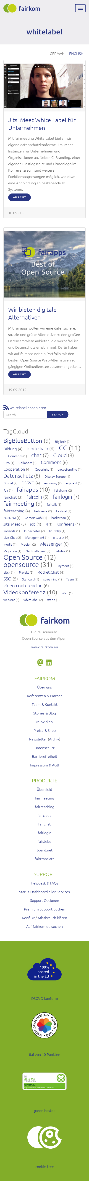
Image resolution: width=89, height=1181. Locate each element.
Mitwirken (44, 721)
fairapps (27, 489)
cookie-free (44, 1166)
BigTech (60, 441)
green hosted (44, 1110)
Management (34, 537)
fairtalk (52, 504)
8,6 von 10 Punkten (44, 1054)
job (33, 523)
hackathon (58, 517)
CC (63, 448)
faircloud (44, 815)
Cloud (60, 455)
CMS (6, 462)
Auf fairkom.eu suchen (44, 926)
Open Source (22, 557)
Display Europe (55, 476)
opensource (21, 564)
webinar (9, 599)
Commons (51, 462)
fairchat (10, 497)
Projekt (24, 572)
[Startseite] (21, 8)
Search (58, 414)
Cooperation (14, 469)
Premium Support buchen (44, 908)
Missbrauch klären (52, 917)
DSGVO (28, 482)
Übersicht (44, 789)
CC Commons (13, 456)
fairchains (61, 490)
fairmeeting (18, 503)
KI (46, 524)
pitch (6, 572)
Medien (26, 544)
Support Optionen (44, 900)
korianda (9, 531)
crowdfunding (67, 469)
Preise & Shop (45, 730)
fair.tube (44, 841)
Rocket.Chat (48, 572)
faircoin (34, 497)
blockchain (37, 448)
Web (65, 593)
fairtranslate (45, 858)
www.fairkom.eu (44, 646)
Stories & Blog (44, 712)
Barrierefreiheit (44, 756)
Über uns (44, 686)
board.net (44, 849)
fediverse (40, 511)
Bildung (10, 448)
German (57, 53)
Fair (5, 490)
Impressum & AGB (44, 764)
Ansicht (19, 197)
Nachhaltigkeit (36, 551)
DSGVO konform (44, 998)
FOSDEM (9, 517)
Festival (61, 511)
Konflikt (28, 917)
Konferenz (65, 523)
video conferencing (22, 585)
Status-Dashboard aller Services (44, 891)
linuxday (55, 531)
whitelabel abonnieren (28, 407)
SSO (7, 578)
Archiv (54, 738)
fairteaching (13, 510)
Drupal (8, 483)
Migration (10, 551)
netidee (60, 551)
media (7, 544)
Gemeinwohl (34, 517)
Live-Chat (10, 537)
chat (36, 455)
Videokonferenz (24, 592)
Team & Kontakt (45, 704)
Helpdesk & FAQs (44, 882)
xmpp (51, 599)
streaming (50, 579)
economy (50, 483)
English (76, 53)
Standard (28, 579)
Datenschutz (18, 475)
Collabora (25, 462)
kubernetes (32, 531)
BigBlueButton (22, 440)
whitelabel (31, 599)
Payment (63, 565)
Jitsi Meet (11, 523)
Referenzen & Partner (44, 695)
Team (70, 579)
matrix (58, 537)
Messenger (51, 544)
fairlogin (62, 496)
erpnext (71, 483)
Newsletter (38, 738)
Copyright (42, 469)
